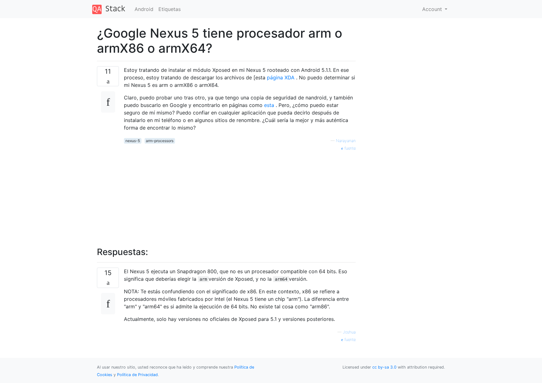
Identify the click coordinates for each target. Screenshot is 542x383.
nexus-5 (132, 140)
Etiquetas (169, 9)
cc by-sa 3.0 (384, 367)
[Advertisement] (240, 195)
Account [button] (433, 9)
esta (269, 105)
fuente (349, 148)
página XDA (281, 77)
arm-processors (159, 140)
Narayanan (346, 140)
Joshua (349, 332)
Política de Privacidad (137, 374)
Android (144, 9)
